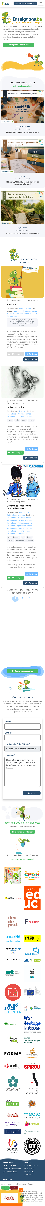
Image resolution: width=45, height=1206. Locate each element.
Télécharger (16, 354)
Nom (7, 722)
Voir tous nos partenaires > (23, 859)
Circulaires (29, 1174)
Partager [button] (33, 354)
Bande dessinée (13, 537)
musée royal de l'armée (24, 541)
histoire (10, 541)
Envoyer (31, 793)
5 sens (10, 420)
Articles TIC (29, 1171)
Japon (24, 420)
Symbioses (22, 228)
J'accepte (5, 1188)
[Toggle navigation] (41, 3)
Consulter (32, 359)
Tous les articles (31, 1165)
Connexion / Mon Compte (25, 3)
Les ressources (9, 1165)
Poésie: (31, 420)
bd (23, 537)
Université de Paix (22, 126)
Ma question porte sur (17, 744)
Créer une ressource (12, 1168)
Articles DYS (29, 1168)
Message (9, 755)
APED (22, 176)
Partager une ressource (18, 45)
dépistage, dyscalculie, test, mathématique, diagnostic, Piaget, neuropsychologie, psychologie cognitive (22, 322)
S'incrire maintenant (24, 832)
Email (8, 733)
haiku (17, 420)
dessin (29, 537)
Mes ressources (10, 1171)
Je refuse (14, 1188)
